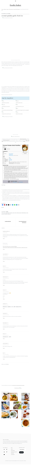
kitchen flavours (5, 276)
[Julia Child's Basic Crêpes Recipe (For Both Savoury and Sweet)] (6, 414)
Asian (9, 13)
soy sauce (10, 159)
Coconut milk (11, 154)
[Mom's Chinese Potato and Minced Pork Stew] (6, 397)
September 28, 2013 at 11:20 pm (6, 344)
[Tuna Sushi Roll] (14, 414)
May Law (4, 333)
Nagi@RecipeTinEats (6, 231)
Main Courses (11, 9)
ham (15, 212)
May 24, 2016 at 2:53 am (5, 232)
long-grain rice (11, 153)
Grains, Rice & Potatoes (16, 9)
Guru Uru (4, 289)
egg (9, 157)
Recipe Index (13, 450)
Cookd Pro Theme (22, 460)
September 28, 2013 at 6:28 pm (6, 354)
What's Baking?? (5, 322)
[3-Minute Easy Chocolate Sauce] (25, 397)
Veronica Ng (4, 313)
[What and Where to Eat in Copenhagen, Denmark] (6, 406)
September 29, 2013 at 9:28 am (6, 324)
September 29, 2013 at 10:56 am (6, 314)
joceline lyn (4, 303)
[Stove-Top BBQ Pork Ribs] (25, 423)
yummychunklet (5, 343)
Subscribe (21, 452)
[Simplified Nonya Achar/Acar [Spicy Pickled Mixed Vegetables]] (25, 406)
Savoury (7, 9)
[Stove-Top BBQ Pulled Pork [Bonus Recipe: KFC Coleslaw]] (14, 397)
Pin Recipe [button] (25, 153)
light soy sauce (19, 212)
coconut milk (7, 212)
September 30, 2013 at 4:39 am (6, 291)
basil (4, 212)
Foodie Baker (15, 5)
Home (2, 9)
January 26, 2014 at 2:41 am (5, 244)
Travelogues (12, 454)
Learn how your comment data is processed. (18, 385)
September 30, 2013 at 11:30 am (6, 278)
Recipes (5, 9)
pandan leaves (11, 155)
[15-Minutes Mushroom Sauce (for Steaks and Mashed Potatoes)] (17, 406)
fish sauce (11, 212)
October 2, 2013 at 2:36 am (5, 255)
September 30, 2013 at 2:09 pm (6, 267)
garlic (14, 212)
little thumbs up (24, 212)
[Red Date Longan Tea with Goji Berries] (25, 414)
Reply (4, 238)
